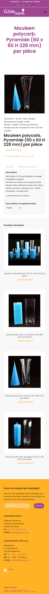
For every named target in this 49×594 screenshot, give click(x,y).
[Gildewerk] (22, 12)
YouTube (11, 569)
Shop (25, 119)
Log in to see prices (13, 150)
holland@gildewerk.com (20, 560)
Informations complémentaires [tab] (27, 166)
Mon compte (15, 1)
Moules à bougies (11, 125)
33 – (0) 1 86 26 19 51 (17, 530)
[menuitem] (15, 1)
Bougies (32, 119)
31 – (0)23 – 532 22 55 (17, 554)
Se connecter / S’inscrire (31, 1)
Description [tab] (9, 166)
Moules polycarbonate (29, 125)
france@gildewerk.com (20, 532)
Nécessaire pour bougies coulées (17, 122)
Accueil (18, 119)
